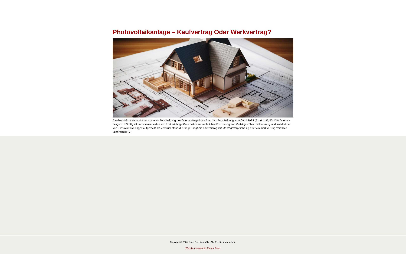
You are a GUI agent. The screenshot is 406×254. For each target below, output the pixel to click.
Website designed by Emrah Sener (203, 248)
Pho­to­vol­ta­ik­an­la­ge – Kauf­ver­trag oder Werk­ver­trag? (192, 32)
